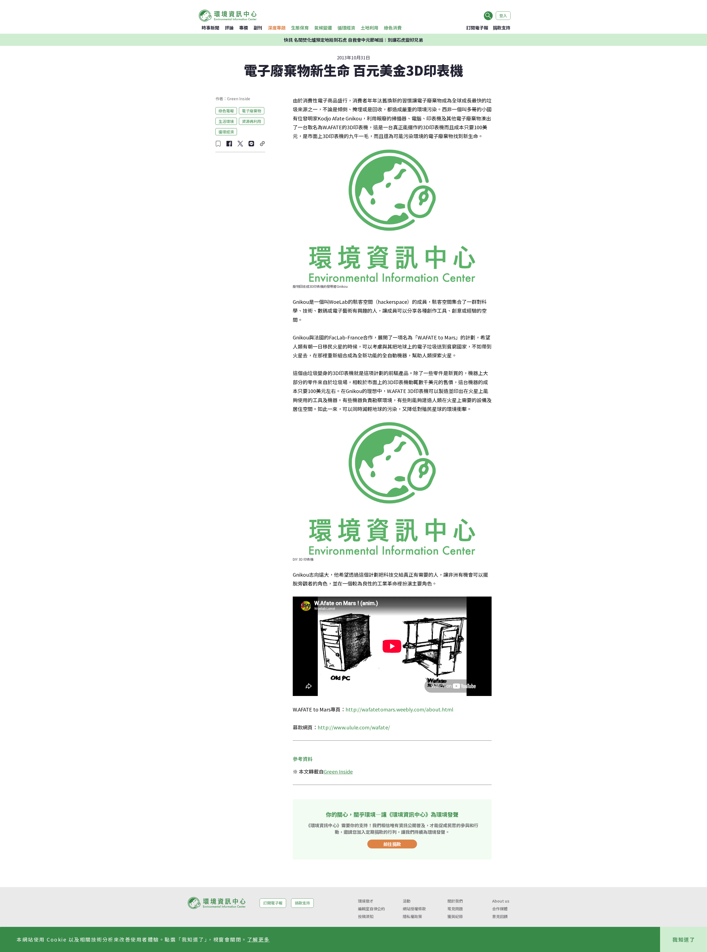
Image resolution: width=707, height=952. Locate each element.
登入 (503, 15)
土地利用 (369, 27)
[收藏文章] (218, 143)
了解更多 (258, 939)
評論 (229, 27)
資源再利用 (251, 121)
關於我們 (455, 901)
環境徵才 (365, 901)
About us (500, 901)
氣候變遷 (323, 27)
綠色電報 (226, 110)
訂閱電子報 (477, 27)
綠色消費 (393, 27)
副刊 (258, 27)
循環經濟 (346, 27)
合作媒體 (500, 908)
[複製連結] (262, 143)
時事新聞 (210, 27)
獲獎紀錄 (455, 916)
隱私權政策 (412, 916)
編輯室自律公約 (371, 908)
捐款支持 (501, 27)
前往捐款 (392, 844)
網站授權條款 (414, 908)
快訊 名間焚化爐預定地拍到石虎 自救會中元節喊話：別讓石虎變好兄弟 (353, 39)
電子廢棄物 (251, 110)
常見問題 (455, 908)
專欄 (243, 27)
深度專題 (277, 27)
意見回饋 (500, 916)
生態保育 (300, 27)
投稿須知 (365, 916)
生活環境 (226, 121)
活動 (406, 901)
